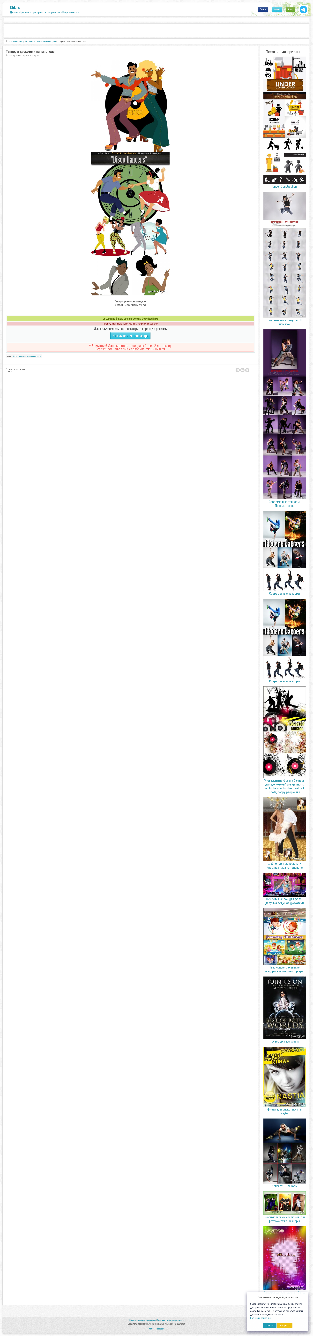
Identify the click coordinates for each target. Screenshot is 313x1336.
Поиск (263, 9)
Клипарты (13, 55)
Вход (290, 9)
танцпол (33, 356)
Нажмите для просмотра (130, 336)
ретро (39, 356)
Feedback (160, 1329)
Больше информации (260, 1318)
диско (27, 356)
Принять (270, 1325)
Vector (15, 356)
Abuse (151, 1329)
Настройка (285, 1325)
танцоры (21, 356)
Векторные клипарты (29, 55)
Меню (277, 9)
